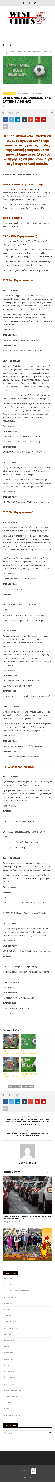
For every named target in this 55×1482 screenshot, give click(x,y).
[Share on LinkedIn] (17, 119)
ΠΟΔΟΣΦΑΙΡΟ (28, 1086)
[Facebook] (23, 3)
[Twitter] (35, 3)
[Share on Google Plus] (30, 119)
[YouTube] (29, 3)
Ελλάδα (7, 1334)
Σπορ (6, 1409)
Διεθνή (7, 1316)
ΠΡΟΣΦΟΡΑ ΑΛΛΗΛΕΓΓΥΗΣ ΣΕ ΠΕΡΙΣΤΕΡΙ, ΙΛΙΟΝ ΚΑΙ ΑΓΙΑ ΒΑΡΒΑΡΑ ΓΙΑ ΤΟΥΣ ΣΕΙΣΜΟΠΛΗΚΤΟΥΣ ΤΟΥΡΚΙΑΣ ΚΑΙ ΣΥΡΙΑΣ (28, 1120)
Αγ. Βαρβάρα (10, 1297)
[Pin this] (37, 119)
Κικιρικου (8, 1353)
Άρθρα (7, 1309)
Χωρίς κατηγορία (12, 1415)
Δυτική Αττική (11, 1328)
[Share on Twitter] (11, 119)
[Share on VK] (43, 119)
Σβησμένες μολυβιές (14, 1396)
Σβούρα (8, 1402)
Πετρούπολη (10, 1378)
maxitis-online (43, 93)
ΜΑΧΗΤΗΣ (8, 1359)
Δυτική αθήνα (15, 51)
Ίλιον (7, 1347)
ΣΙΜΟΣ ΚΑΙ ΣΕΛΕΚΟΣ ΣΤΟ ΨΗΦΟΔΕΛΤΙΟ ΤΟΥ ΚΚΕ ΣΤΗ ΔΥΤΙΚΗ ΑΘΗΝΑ (27, 1133)
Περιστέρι (8, 1365)
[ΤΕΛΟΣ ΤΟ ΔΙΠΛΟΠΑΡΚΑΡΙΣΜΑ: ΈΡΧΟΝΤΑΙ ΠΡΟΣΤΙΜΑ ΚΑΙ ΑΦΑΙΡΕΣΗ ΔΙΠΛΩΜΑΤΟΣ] (27, 1195)
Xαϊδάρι (8, 1285)
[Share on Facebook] (5, 119)
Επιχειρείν (9, 1340)
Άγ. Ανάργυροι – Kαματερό (17, 1291)
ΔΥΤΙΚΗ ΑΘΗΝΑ (15, 1086)
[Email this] (5, 126)
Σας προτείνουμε (12, 1390)
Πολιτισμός (10, 1384)
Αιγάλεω (8, 1303)
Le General (9, 1278)
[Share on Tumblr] (24, 119)
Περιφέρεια (9, 1371)
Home (5, 51)
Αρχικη (27, 1477)
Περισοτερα (51, 112)
